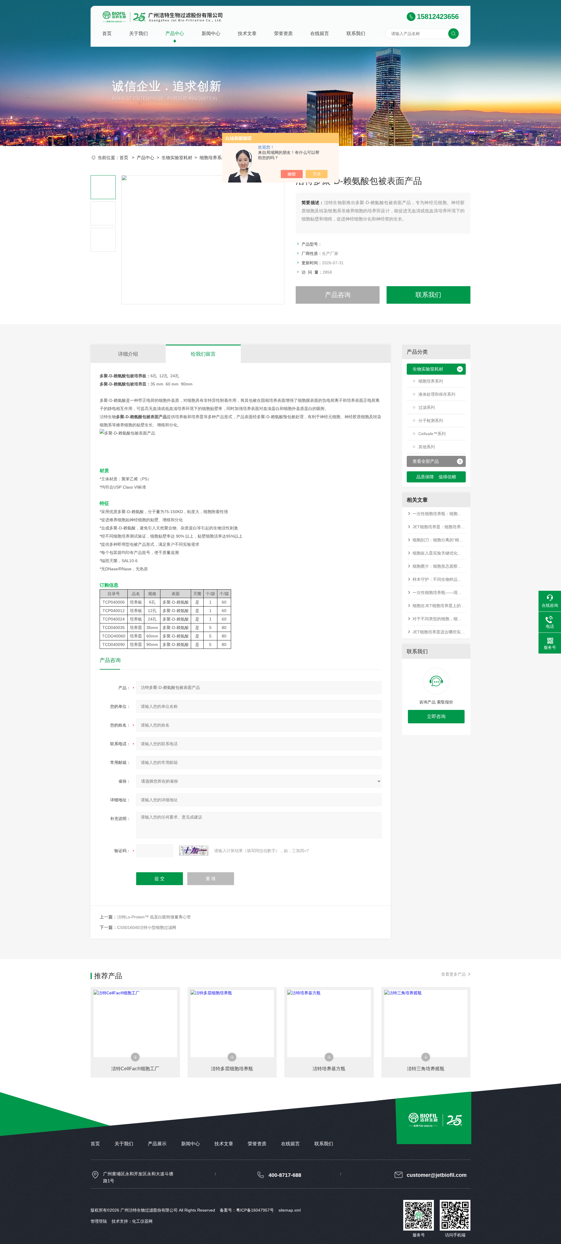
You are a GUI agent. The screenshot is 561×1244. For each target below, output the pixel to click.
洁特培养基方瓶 (329, 1068)
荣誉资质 (283, 33)
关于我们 (138, 33)
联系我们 (356, 33)
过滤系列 (426, 407)
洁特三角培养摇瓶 (425, 1068)
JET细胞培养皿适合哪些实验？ (439, 632)
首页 (107, 33)
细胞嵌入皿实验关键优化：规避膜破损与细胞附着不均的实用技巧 (439, 553)
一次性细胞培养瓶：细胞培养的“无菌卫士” (439, 513)
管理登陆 (99, 1221)
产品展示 (157, 1143)
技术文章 (247, 33)
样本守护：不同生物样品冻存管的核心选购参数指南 (439, 579)
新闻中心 (211, 33)
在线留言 (319, 33)
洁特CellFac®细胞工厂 (135, 1068)
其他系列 (426, 446)
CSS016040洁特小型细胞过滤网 (146, 927)
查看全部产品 (426, 461)
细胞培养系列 (213, 157)
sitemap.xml (289, 1210)
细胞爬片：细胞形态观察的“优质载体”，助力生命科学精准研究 (439, 566)
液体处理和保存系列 (436, 394)
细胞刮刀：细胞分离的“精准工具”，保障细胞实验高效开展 (439, 540)
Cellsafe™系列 (432, 433)
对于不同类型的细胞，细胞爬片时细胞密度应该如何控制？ (439, 618)
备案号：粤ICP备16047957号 (247, 1210)
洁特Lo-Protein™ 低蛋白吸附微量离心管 (154, 917)
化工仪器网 (142, 1221)
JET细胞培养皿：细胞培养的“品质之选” (439, 526)
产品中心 (174, 33)
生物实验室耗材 (177, 157)
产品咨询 (338, 294)
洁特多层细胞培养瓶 (232, 1068)
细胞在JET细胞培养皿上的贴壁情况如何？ (439, 605)
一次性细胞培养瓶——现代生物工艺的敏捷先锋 (439, 592)
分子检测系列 (430, 420)
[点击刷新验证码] (193, 851)
